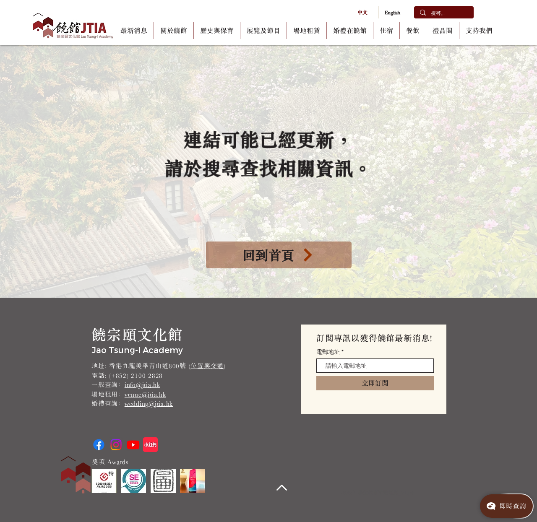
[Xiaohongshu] (150, 444)
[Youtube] (133, 444)
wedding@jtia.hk (149, 403)
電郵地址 (328, 352)
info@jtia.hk (142, 385)
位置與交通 (207, 366)
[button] (173, 30)
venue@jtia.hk (145, 394)
